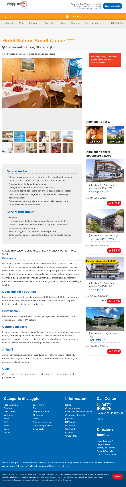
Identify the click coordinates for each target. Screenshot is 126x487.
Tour (35, 408)
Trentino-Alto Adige (105, 235)
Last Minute (8, 23)
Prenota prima (11, 405)
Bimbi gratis (38, 429)
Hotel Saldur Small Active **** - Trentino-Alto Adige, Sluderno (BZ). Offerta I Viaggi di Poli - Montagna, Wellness (21, 5)
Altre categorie (92, 23)
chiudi (117, 476)
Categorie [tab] (76, 16)
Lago (63, 23)
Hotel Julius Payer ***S (101, 239)
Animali (7, 432)
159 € (114, 203)
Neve (6, 425)
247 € (114, 301)
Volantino (119, 23)
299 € (114, 250)
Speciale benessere (42, 422)
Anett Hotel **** (97, 340)
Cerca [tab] (11, 16)
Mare (21, 23)
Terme (36, 418)
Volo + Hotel (50, 23)
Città (6, 422)
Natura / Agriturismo (42, 425)
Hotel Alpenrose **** (99, 191)
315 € (114, 351)
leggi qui (81, 477)
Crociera (75, 23)
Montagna (34, 23)
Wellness (8, 415)
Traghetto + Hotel (41, 411)
